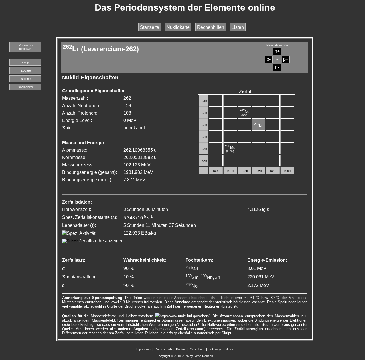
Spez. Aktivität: (81, 233)
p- (269, 59)
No (244, 111)
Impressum (143, 349)
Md (230, 147)
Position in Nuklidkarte (25, 47)
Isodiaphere (25, 87)
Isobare (25, 70)
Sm (192, 277)
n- (277, 67)
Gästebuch (197, 349)
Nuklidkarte (178, 27)
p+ (285, 59)
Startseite (149, 27)
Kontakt (181, 349)
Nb (207, 277)
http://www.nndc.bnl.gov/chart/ (185, 316)
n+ (277, 51)
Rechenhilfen (210, 27)
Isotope (25, 62)
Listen (238, 27)
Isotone (25, 78)
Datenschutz (164, 349)
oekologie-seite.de (221, 349)
